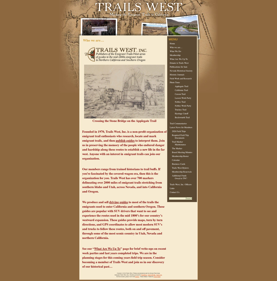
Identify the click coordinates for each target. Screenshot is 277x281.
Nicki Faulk (157, 277)
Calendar (175, 160)
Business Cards (177, 164)
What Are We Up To (107, 248)
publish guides (125, 140)
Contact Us (174, 192)
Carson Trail (178, 94)
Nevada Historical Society (181, 70)
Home (172, 43)
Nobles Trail (178, 101)
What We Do (175, 51)
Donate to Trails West (179, 63)
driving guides (118, 202)
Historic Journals (177, 74)
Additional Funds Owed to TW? (178, 177)
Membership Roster (179, 156)
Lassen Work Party (180, 98)
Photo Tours (175, 82)
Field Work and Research (181, 78)
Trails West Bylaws (179, 167)
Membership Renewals (181, 171)
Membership (175, 55)
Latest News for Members (181, 127)
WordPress (144, 275)
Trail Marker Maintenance (178, 143)
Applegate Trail (179, 86)
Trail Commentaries (178, 123)
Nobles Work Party (180, 105)
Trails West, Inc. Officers (181, 184)
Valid (152, 275)
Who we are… (176, 47)
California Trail (179, 90)
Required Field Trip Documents (179, 136)
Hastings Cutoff (179, 113)
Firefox (137, 277)
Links (172, 188)
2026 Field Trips (178, 131)
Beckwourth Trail (180, 117)
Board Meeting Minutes (181, 152)
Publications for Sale (178, 66)
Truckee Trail (178, 109)
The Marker (176, 148)
